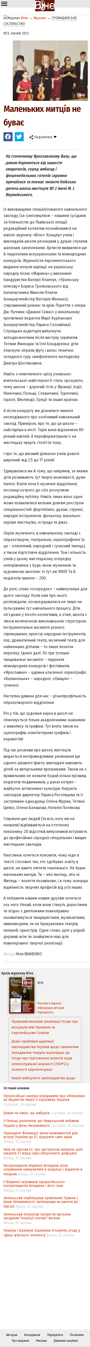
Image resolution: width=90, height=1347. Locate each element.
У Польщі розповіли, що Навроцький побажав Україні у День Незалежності (41, 1123)
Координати (32, 1335)
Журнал (40, 18)
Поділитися (42, 137)
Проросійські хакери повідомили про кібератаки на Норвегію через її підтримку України (44, 1098)
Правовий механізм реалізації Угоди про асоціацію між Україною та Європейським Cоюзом (45, 1027)
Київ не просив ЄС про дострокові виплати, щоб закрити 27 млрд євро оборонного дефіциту (43, 1151)
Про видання (20, 1340)
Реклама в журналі (49, 1003)
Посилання (77, 1335)
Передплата (45, 1012)
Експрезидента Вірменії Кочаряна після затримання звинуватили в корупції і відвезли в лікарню (43, 1169)
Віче (24, 18)
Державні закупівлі (66, 1340)
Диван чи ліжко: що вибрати (27, 1113)
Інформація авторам (51, 1008)
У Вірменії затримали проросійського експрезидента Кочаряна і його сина (34, 1184)
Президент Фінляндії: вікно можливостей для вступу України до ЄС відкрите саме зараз (41, 1135)
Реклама (41, 1340)
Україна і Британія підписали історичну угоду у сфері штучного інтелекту (42, 1232)
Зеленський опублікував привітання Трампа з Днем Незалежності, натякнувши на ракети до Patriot (41, 1202)
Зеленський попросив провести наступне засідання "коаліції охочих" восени (37, 1216)
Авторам (11, 1335)
